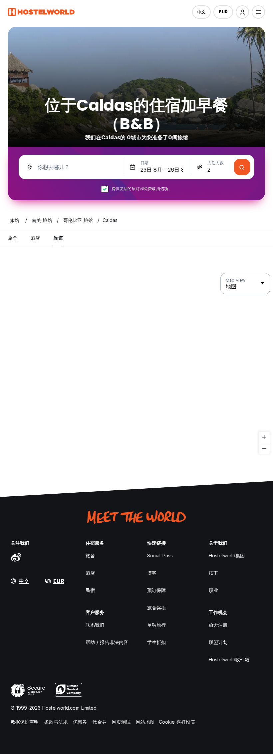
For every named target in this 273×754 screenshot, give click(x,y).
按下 (213, 573)
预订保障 (156, 590)
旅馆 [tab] (58, 238)
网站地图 (145, 722)
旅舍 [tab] (12, 238)
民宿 (90, 590)
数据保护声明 (25, 722)
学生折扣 (156, 642)
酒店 (90, 573)
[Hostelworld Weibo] (16, 557)
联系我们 (95, 625)
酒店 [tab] (35, 238)
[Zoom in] (264, 437)
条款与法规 (56, 722)
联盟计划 (218, 642)
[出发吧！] (242, 167)
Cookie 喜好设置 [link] (177, 722)
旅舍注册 (218, 625)
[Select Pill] (242, 12)
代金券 (99, 722)
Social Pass (160, 555)
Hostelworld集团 (227, 555)
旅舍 (90, 555)
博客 (151, 573)
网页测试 (121, 722)
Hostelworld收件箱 (229, 659)
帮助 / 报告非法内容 (107, 642)
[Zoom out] (264, 448)
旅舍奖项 (156, 607)
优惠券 (80, 722)
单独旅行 (156, 625)
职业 (213, 590)
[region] (136, 363)
